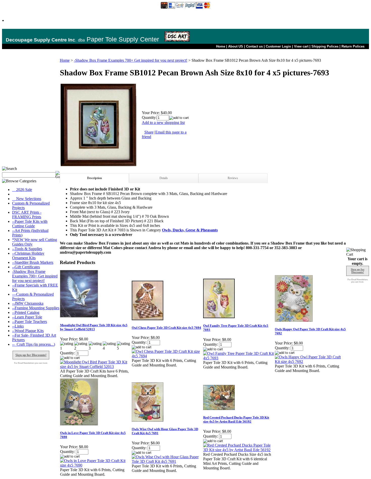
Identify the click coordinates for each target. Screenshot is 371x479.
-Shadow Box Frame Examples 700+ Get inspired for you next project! (35, 276)
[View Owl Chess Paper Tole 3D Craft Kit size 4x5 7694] (167, 356)
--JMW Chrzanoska (27, 303)
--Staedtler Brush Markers (32, 262)
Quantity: (149, 117)
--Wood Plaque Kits (28, 331)
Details (164, 178)
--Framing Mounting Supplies (35, 308)
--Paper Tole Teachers (29, 321)
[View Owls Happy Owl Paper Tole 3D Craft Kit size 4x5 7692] (310, 361)
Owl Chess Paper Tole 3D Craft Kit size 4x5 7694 (166, 328)
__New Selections (26, 199)
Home (220, 46)
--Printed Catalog (25, 312)
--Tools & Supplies (27, 249)
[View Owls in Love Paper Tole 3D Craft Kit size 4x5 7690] (95, 465)
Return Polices (352, 46)
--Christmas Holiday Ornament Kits (28, 255)
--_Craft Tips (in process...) (33, 344)
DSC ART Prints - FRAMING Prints (26, 214)
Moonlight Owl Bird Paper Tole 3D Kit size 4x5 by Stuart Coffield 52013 (93, 327)
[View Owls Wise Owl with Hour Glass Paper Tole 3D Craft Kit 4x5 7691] (167, 461)
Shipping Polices (324, 46)
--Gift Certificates (26, 267)
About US (235, 46)
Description (94, 178)
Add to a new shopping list (163, 122)
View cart (301, 46)
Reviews (233, 178)
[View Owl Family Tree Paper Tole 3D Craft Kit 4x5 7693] (238, 358)
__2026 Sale (22, 189)
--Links (18, 326)
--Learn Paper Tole (27, 317)
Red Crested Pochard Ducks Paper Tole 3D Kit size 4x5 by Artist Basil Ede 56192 (236, 419)
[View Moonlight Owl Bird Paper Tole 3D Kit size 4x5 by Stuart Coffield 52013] (95, 366)
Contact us (254, 46)
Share (148, 132)
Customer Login (278, 46)
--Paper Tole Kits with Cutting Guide (29, 223)
